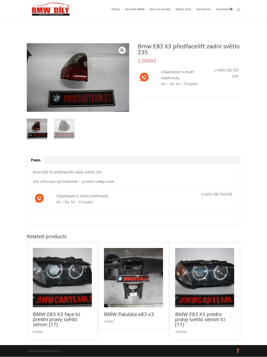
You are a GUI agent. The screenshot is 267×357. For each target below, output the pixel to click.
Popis (35, 160)
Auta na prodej (160, 9)
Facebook (223, 9)
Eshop (116, 9)
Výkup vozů (183, 9)
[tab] (36, 160)
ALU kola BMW (134, 9)
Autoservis (203, 9)
